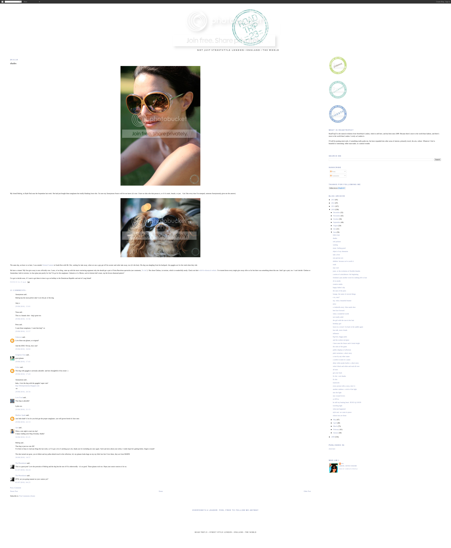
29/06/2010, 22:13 (22, 422)
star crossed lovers (339, 396)
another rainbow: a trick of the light (345, 389)
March (335, 426)
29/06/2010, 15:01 (22, 306)
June (335, 232)
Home (161, 491)
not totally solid (338, 317)
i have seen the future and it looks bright (346, 343)
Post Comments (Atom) (27, 496)
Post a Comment (15, 488)
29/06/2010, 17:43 (22, 374)
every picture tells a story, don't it (344, 386)
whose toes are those (339, 415)
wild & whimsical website (207, 270)
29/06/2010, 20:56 (22, 392)
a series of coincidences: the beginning (345, 274)
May (335, 420)
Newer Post (14, 491)
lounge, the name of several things (344, 294)
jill (342, 463)
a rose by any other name (341, 356)
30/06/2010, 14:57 (22, 457)
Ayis (16, 428)
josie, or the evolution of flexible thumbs (346, 271)
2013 (333, 200)
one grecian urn (338, 258)
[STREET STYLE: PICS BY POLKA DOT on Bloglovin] (337, 189)
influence (336, 333)
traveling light (337, 406)
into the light (337, 392)
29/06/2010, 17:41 (22, 362)
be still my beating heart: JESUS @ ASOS (347, 402)
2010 (333, 209)
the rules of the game (340, 347)
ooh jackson (337, 241)
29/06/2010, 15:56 (22, 319)
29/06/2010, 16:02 (22, 349)
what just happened (339, 409)
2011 (333, 206)
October (336, 219)
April (335, 423)
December (336, 212)
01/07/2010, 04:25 (22, 482)
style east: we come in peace (342, 412)
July (334, 229)
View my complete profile (348, 469)
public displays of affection (342, 350)
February (336, 429)
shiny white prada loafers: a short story (346, 363)
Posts (333, 171)
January (336, 433)
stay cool (336, 268)
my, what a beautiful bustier (342, 301)
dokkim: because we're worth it (343, 261)
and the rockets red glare (341, 340)
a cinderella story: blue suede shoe (344, 307)
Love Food (19, 397)
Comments (335, 176)
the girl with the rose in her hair (343, 320)
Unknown (18, 337)
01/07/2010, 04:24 (22, 470)
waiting (335, 245)
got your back (337, 373)
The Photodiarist (20, 463)
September (337, 222)
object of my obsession (340, 251)
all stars (335, 369)
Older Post (307, 491)
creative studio (337, 284)
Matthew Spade (20, 415)
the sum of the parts (339, 291)
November (337, 216)
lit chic (144, 270)
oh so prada (336, 281)
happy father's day (339, 287)
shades (13, 63)
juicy (334, 304)
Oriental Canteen (47, 265)
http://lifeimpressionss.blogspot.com (27, 386)
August (335, 226)
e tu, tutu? (336, 297)
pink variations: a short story (342, 353)
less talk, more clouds (340, 330)
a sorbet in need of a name (341, 360)
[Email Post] (28, 282)
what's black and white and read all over (346, 366)
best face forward (338, 310)
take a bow (336, 255)
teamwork (336, 383)
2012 (333, 203)
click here (332, 449)
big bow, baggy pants (340, 337)
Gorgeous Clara (20, 355)
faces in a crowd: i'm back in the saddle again (348, 327)
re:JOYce (336, 399)
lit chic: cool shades (339, 376)
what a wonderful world (341, 314)
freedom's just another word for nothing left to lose (350, 278)
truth (334, 264)
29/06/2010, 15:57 (22, 331)
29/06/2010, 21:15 (22, 409)
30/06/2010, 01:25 (22, 437)
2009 (333, 437)
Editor (17, 367)
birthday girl (337, 324)
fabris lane (336, 235)
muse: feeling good (339, 248)
